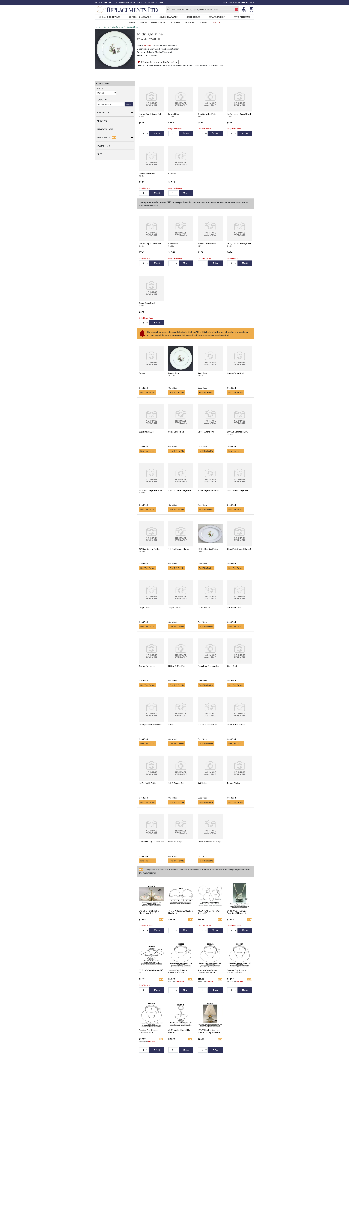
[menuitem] (109, 16)
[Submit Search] (168, 9)
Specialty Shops (158, 22)
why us (132, 22)
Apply (128, 104)
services (143, 22)
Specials (216, 22)
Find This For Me (147, 392)
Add (158, 133)
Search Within (104, 100)
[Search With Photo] (236, 9)
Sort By (100, 88)
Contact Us (203, 22)
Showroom (189, 22)
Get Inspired (174, 22)
